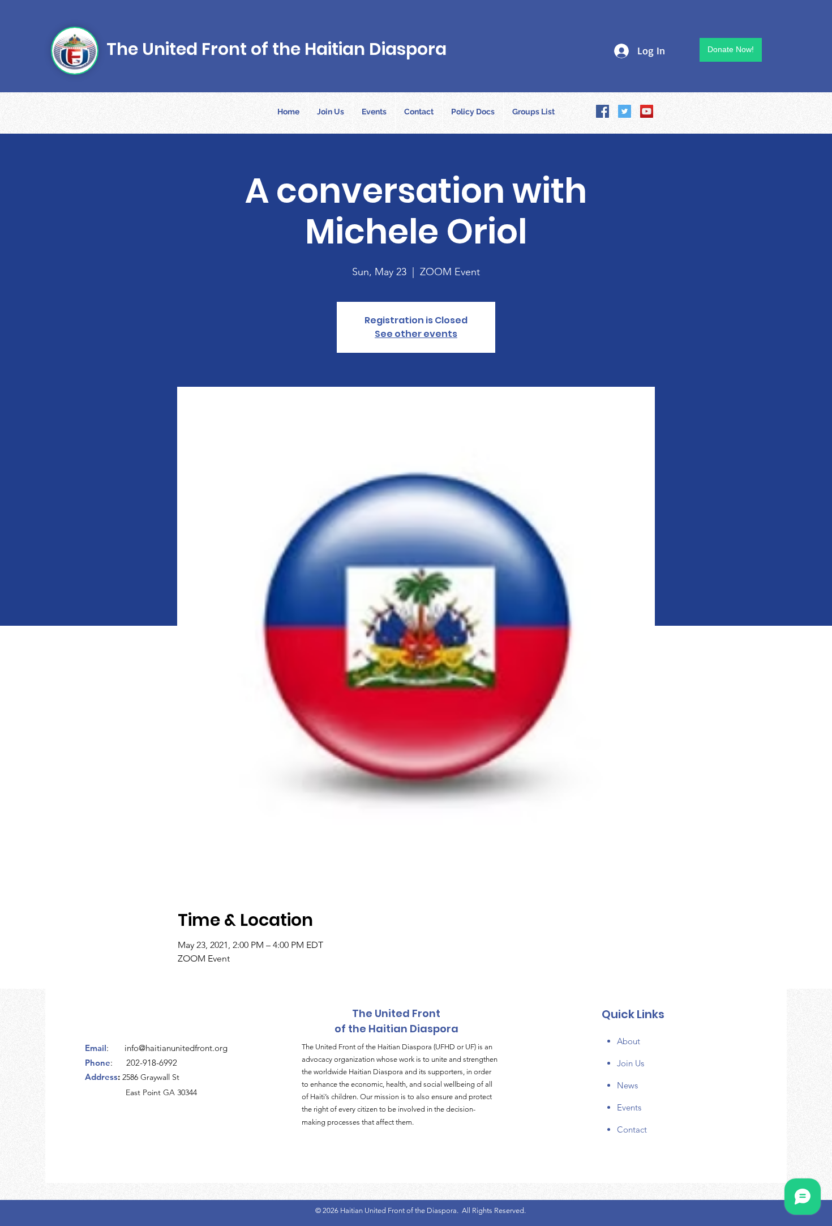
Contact (632, 1129)
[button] (473, 111)
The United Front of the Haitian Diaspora (276, 49)
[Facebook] (602, 111)
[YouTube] (646, 111)
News (627, 1085)
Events (629, 1107)
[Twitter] (624, 111)
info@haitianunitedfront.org (176, 1048)
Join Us (630, 1063)
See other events (416, 333)
